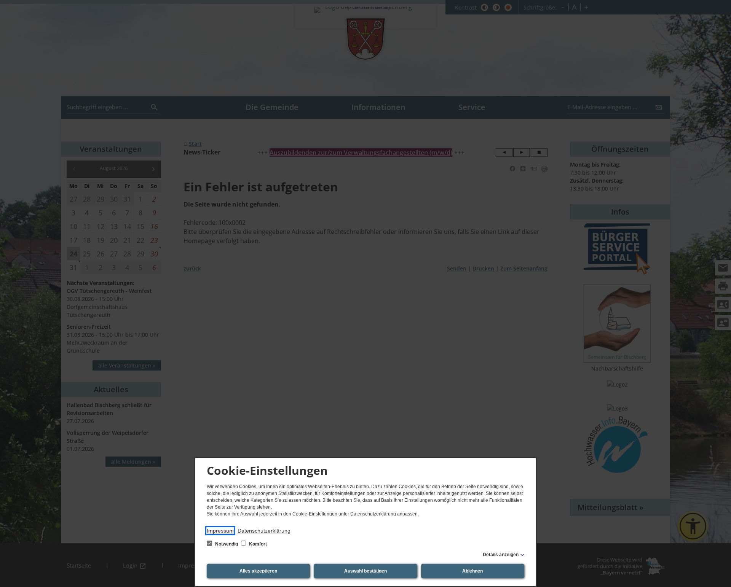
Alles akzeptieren (258, 571)
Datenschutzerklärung (264, 531)
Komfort (257, 544)
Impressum (220, 531)
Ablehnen (472, 571)
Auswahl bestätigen (365, 571)
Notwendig (226, 544)
